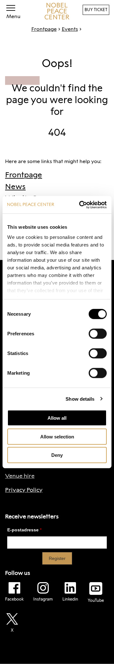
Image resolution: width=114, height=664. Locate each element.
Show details (80, 398)
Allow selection (57, 436)
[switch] (98, 334)
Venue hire (20, 475)
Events (70, 29)
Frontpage (44, 29)
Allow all (57, 418)
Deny (57, 455)
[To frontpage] (57, 11)
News (15, 186)
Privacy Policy (23, 489)
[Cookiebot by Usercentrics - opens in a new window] (80, 205)
